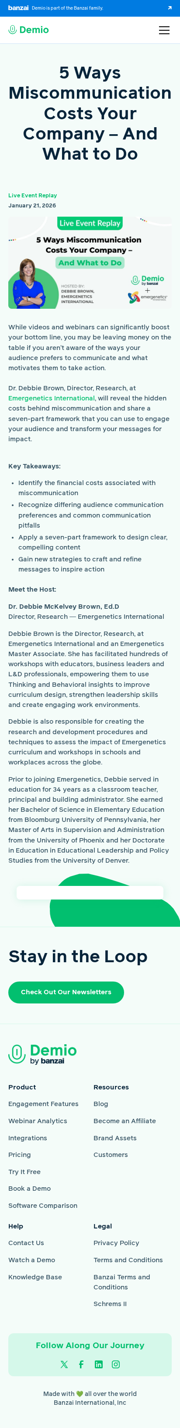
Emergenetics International (51, 398)
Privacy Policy (116, 1243)
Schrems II (110, 1304)
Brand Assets (115, 1138)
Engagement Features (43, 1104)
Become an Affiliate (124, 1121)
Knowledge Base (35, 1277)
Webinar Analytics (37, 1121)
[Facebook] (81, 1364)
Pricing (19, 1155)
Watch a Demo (31, 1260)
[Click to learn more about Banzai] (165, 9)
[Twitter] (64, 1364)
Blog (100, 1104)
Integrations (27, 1138)
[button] (162, 30)
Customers (110, 1155)
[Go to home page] (55, 1054)
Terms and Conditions (128, 1260)
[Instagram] (116, 1364)
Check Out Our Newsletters (66, 992)
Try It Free (24, 1172)
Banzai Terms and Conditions (121, 1282)
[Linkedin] (99, 1364)
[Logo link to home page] (28, 30)
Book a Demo (29, 1188)
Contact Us (26, 1243)
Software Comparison (42, 1206)
